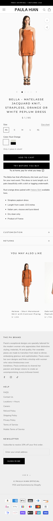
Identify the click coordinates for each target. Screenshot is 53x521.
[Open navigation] (4, 10)
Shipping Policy (10, 415)
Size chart (45, 124)
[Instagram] (11, 377)
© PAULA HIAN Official (26, 481)
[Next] (36, 92)
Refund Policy (9, 411)
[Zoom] (47, 20)
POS (14, 485)
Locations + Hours (11, 401)
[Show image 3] (28, 92)
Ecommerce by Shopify (31, 485)
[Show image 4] (31, 92)
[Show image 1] (22, 92)
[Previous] (16, 92)
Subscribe (14, 461)
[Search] (44, 9)
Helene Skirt (36, 190)
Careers (6, 406)
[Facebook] (4, 377)
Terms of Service (10, 424)
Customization (13, 232)
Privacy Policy (9, 420)
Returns (8, 241)
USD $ (25, 475)
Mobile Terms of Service (13, 429)
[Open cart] (49, 9)
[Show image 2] (25, 92)
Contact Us (8, 397)
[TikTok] (17, 377)
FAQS (6, 392)
